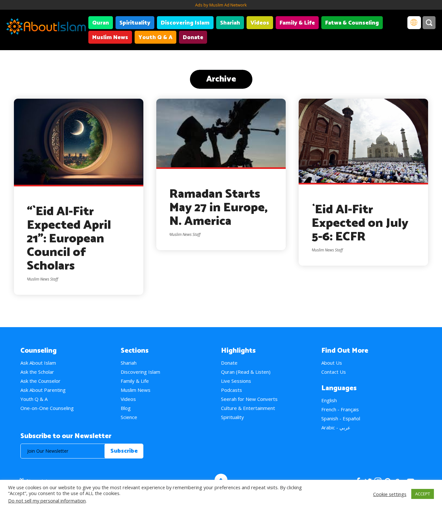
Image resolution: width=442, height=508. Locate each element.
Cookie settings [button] (389, 494)
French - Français (340, 409)
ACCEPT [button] (422, 494)
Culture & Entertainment (248, 408)
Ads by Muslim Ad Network (221, 5)
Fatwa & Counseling (352, 23)
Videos (259, 23)
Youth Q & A (155, 37)
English (329, 400)
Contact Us (333, 372)
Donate (193, 37)
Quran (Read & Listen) (246, 372)
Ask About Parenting (43, 390)
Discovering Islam (185, 23)
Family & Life (297, 23)
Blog (126, 408)
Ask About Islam (38, 362)
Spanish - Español (340, 418)
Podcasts (231, 390)
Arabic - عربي (335, 427)
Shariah (230, 23)
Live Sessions (236, 381)
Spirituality (134, 23)
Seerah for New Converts (249, 399)
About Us (331, 362)
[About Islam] (46, 27)
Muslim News (110, 37)
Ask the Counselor (40, 381)
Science (129, 417)
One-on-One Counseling (47, 408)
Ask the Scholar (37, 372)
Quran (100, 23)
